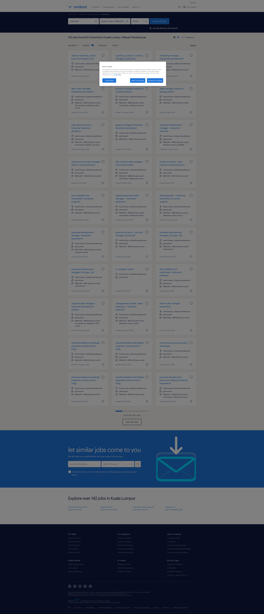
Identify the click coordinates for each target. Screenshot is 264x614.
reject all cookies (137, 80)
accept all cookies (155, 80)
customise (109, 80)
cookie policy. (117, 74)
